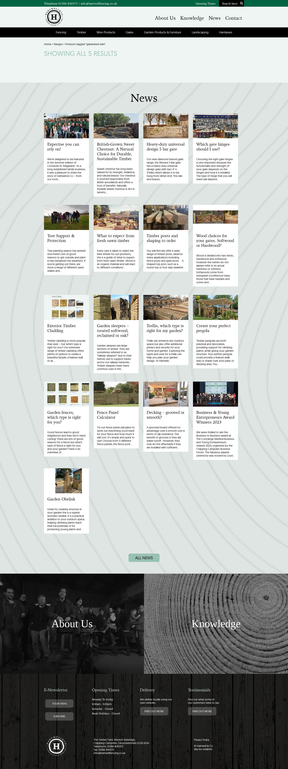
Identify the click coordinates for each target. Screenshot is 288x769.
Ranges (58, 44)
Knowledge (192, 18)
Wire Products (106, 32)
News (215, 18)
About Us (165, 18)
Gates (129, 32)
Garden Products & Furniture (162, 32)
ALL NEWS (144, 557)
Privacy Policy (201, 739)
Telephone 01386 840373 (61, 3)
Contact (233, 18)
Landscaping (200, 32)
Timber (81, 32)
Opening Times (206, 3)
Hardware (225, 32)
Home (47, 44)
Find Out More (154, 711)
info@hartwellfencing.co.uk (99, 3)
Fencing (61, 32)
